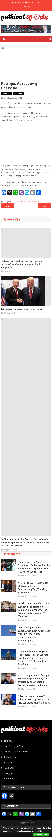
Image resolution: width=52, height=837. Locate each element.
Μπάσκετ (18, 93)
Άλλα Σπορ (9, 767)
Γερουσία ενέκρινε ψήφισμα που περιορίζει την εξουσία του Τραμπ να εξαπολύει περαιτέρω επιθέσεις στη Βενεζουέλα (33, 658)
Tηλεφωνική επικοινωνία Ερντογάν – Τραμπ (22, 309)
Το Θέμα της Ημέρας (13, 746)
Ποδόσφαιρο (33, 201)
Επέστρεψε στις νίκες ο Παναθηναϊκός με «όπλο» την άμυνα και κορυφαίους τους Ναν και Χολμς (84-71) (34, 567)
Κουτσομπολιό (11, 778)
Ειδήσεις (6, 93)
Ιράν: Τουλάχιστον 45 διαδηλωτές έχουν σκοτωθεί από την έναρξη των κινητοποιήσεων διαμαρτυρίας (34, 634)
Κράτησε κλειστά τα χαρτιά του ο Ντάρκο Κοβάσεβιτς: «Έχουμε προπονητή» (9, 206)
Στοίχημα (8, 773)
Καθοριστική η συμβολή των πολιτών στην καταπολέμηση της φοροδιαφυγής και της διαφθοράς (21, 264)
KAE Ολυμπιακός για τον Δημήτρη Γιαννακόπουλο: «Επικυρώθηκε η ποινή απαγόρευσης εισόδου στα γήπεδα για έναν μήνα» (25, 542)
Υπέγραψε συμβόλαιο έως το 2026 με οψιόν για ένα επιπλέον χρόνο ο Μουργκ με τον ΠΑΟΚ (46, 206)
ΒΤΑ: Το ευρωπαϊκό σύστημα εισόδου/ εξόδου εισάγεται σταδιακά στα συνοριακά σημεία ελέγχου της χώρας (33, 680)
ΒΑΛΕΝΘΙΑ (14, 201)
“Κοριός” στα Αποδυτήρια (16, 751)
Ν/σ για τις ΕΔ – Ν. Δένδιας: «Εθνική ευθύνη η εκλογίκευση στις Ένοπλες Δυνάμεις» (33, 588)
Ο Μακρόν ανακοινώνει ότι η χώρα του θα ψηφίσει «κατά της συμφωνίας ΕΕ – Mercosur (34, 699)
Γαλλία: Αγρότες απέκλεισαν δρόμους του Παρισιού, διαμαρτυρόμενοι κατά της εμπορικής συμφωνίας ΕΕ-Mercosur (33, 610)
